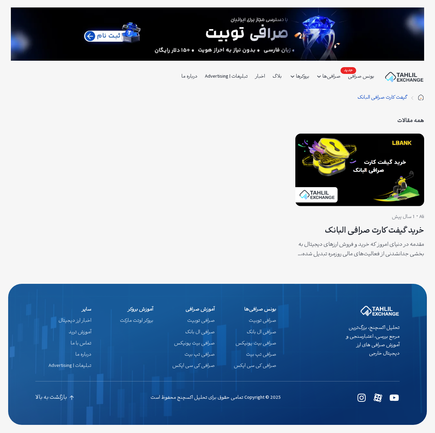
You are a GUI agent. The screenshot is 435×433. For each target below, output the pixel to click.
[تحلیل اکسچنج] (420, 98)
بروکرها (302, 77)
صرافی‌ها (332, 77)
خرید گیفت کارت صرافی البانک (374, 231)
